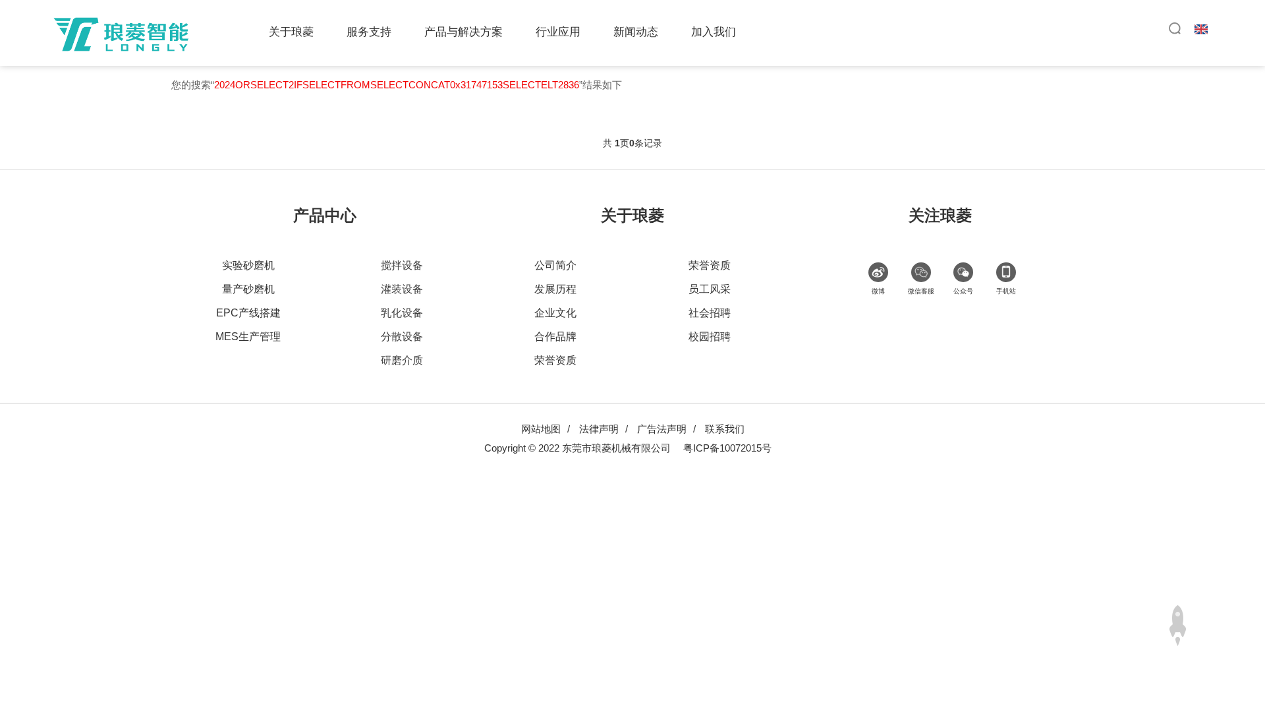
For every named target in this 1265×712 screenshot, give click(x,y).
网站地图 (541, 428)
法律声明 (599, 428)
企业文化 (555, 312)
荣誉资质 (555, 360)
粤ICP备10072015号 (727, 448)
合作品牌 (555, 336)
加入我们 (713, 32)
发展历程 (555, 289)
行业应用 (558, 32)
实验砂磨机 (248, 265)
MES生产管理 (248, 336)
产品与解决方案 (463, 32)
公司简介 (555, 265)
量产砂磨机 (248, 289)
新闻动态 (635, 32)
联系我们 (725, 428)
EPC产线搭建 (248, 312)
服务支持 (369, 32)
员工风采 (710, 289)
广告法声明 (662, 428)
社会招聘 (710, 312)
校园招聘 (710, 336)
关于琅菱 (291, 32)
